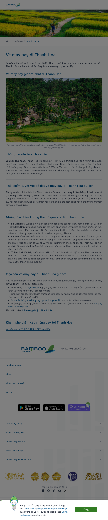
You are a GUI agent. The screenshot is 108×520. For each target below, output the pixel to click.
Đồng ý (86, 509)
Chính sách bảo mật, (34, 508)
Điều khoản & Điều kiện (55, 508)
